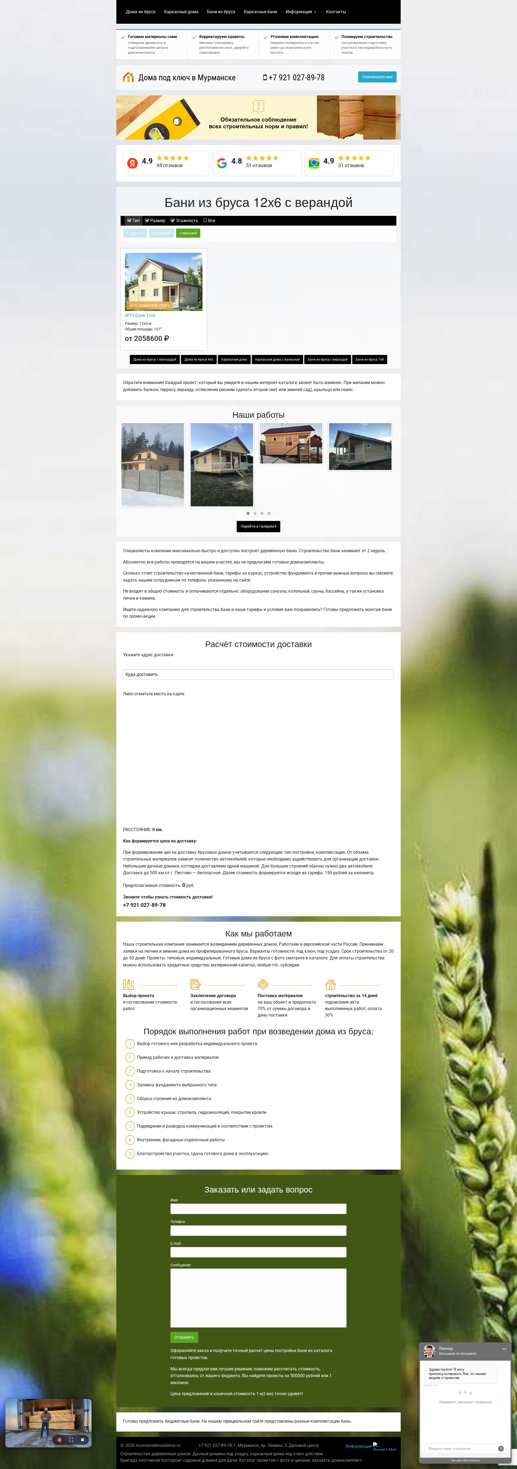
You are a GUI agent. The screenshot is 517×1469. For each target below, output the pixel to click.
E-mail (175, 1243)
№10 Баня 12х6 (140, 315)
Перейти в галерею (258, 526)
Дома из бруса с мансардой (154, 359)
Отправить (184, 1337)
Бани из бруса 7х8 (370, 359)
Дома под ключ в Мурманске (186, 77)
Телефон (177, 1221)
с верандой (188, 233)
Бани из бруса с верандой (328, 359)
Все (211, 220)
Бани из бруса (221, 11)
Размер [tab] (157, 220)
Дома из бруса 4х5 (198, 359)
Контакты (336, 11)
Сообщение (180, 1265)
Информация (299, 11)
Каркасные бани (260, 11)
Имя (174, 1200)
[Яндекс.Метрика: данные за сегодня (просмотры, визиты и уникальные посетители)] (385, 1446)
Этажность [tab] (186, 220)
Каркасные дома (181, 11)
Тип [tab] (135, 220)
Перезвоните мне (377, 77)
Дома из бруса (141, 11)
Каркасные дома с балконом (277, 359)
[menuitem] (141, 12)
